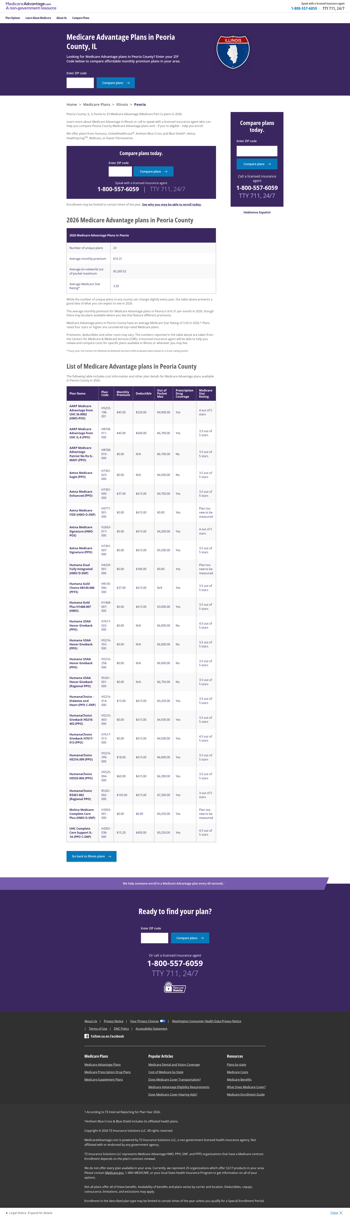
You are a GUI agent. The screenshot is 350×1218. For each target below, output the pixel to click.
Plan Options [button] (12, 18)
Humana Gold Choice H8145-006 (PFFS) (81, 588)
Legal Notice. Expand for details (30, 1213)
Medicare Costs (237, 1072)
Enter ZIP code (77, 73)
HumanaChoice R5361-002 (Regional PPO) (80, 795)
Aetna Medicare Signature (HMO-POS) (81, 531)
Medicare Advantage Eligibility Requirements (178, 1087)
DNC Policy (121, 1029)
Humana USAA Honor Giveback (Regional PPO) (81, 682)
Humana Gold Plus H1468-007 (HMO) (80, 607)
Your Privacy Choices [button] (144, 1021)
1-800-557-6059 (304, 8)
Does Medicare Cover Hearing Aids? (172, 1094)
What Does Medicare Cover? (246, 1087)
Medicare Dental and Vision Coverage (174, 1065)
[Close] (338, 1212)
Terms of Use (98, 1029)
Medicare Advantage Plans (102, 1065)
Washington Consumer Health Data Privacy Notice (206, 1021)
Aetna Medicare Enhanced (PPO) (80, 494)
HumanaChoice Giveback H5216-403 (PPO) (81, 719)
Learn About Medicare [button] (38, 18)
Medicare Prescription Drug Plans (107, 1072)
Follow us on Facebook (107, 1036)
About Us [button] (62, 18)
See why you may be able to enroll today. (172, 204)
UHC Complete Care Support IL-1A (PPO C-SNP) (81, 833)
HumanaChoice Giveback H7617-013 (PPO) (81, 738)
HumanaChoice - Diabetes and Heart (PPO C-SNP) (82, 701)
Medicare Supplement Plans (103, 1080)
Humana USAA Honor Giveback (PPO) (81, 625)
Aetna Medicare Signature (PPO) (80, 550)
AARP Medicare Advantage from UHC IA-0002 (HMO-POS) (81, 412)
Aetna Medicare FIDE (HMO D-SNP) (82, 512)
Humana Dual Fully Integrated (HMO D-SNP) (81, 569)
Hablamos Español (257, 212)
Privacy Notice (113, 1021)
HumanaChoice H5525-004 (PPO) (81, 776)
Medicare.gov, (114, 1173)
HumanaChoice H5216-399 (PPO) (81, 757)
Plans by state (236, 1065)
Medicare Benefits (239, 1080)
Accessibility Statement (151, 1029)
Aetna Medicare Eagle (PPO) (80, 475)
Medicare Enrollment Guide (246, 1094)
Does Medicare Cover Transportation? (174, 1080)
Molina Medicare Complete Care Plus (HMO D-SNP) (82, 814)
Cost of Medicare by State (165, 1072)
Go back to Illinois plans (88, 856)
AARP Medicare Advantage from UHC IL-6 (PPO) (81, 433)
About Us (90, 1021)
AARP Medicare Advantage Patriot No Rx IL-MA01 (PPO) (81, 454)
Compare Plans (80, 18)
